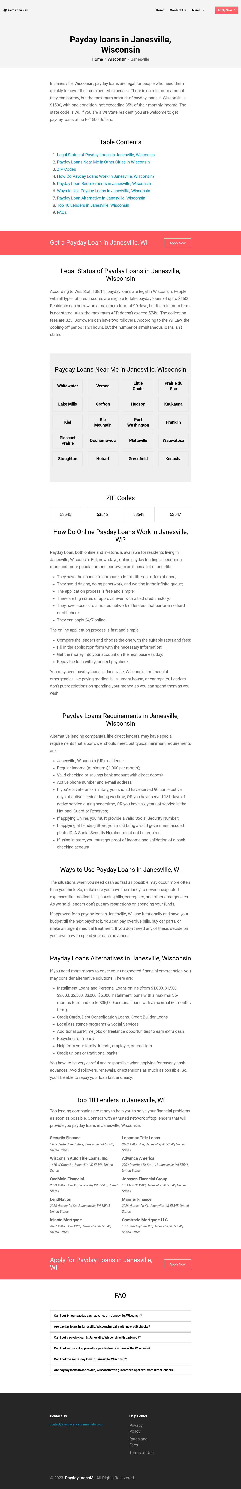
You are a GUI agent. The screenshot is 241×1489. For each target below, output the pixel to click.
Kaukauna (173, 404)
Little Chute (138, 386)
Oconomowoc (103, 440)
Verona (103, 385)
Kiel (67, 422)
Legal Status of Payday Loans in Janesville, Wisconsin (106, 154)
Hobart (102, 458)
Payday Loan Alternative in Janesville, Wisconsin (101, 198)
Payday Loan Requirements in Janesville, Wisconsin (104, 183)
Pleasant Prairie (68, 440)
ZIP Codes (66, 169)
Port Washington (138, 422)
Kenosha (173, 458)
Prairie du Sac (173, 386)
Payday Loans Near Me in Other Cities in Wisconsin (103, 162)
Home (160, 10)
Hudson (138, 404)
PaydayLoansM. (79, 1477)
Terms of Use (141, 1452)
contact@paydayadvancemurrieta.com (76, 1424)
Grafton (103, 404)
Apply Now (225, 10)
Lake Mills (67, 404)
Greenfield (138, 458)
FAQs (62, 212)
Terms (196, 10)
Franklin (173, 422)
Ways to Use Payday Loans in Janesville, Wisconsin (103, 190)
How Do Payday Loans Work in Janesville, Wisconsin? (105, 176)
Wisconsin (117, 59)
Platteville (138, 440)
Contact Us (178, 10)
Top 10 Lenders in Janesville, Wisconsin (93, 205)
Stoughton (67, 458)
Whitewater (67, 385)
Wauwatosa (173, 440)
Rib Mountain (103, 422)
